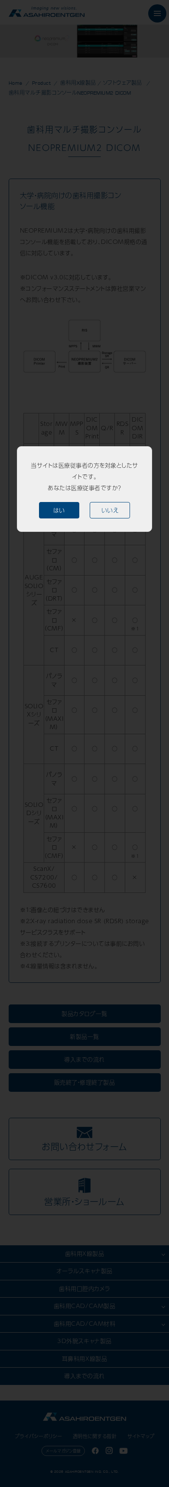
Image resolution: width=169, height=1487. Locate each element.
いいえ (110, 510)
